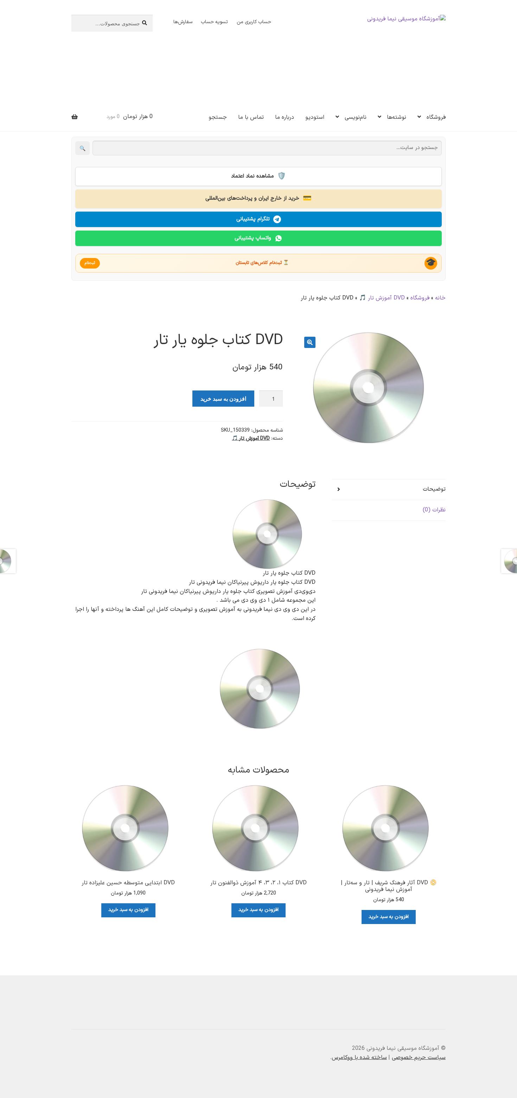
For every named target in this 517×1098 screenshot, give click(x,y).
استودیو (314, 117)
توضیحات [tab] (434, 489)
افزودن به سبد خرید (223, 398)
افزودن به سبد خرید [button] (389, 917)
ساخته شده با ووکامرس (359, 1057)
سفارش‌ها (182, 22)
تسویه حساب (214, 22)
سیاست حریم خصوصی (419, 1057)
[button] (309, 342)
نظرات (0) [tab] (434, 510)
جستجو (218, 117)
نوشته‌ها (396, 117)
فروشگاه (436, 117)
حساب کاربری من (254, 22)
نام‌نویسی (355, 117)
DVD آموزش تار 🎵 (382, 298)
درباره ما (284, 117)
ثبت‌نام (90, 263)
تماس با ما (251, 117)
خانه (440, 298)
